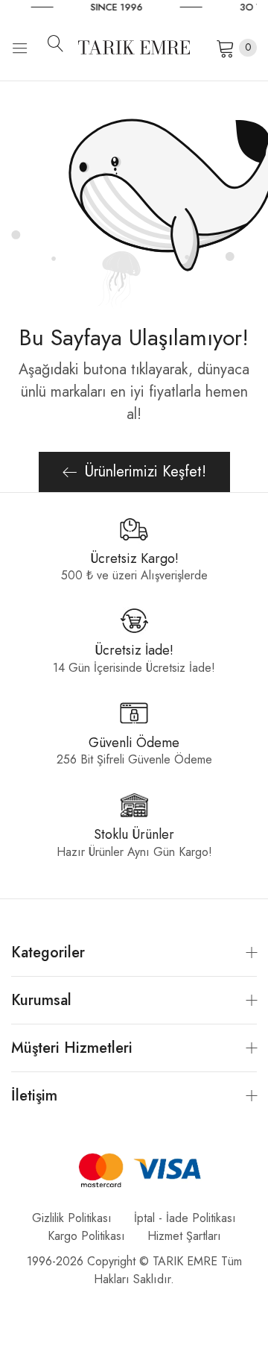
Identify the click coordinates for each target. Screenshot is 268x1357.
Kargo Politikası (86, 1235)
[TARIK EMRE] (134, 47)
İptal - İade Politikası (185, 1218)
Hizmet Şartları (184, 1235)
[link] (154, 7)
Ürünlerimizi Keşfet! (145, 471)
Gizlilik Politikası (72, 1218)
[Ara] (61, 43)
